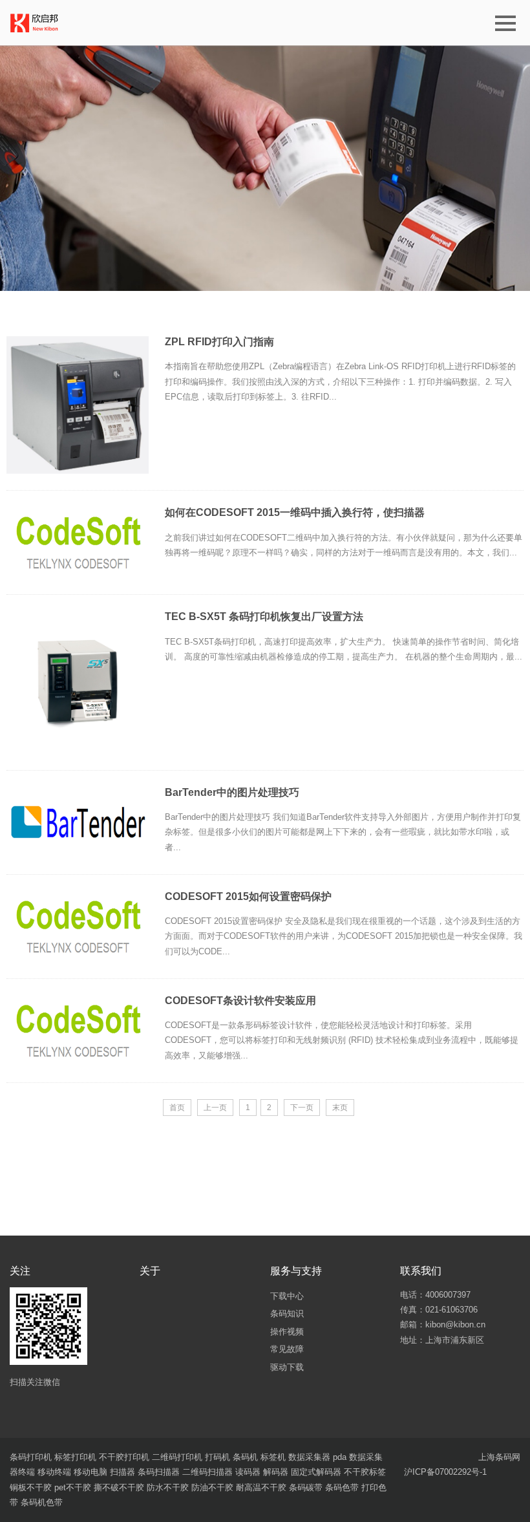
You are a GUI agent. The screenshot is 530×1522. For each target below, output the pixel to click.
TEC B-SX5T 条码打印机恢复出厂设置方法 (264, 616)
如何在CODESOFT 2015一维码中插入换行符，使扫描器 (295, 512)
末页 (340, 1107)
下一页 (301, 1107)
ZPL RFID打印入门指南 (219, 341)
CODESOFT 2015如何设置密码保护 (248, 896)
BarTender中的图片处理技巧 (232, 792)
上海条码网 (499, 1457)
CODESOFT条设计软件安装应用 (240, 1000)
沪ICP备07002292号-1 (445, 1472)
